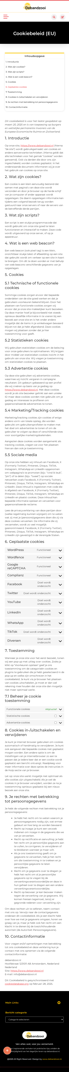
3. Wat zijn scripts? (15, 72)
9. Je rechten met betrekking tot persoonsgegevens (32, 102)
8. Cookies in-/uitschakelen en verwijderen (27, 97)
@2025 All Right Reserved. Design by (34, 1059)
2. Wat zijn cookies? (15, 66)
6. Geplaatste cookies (16, 87)
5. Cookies (11, 82)
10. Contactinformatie (16, 107)
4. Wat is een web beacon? (19, 77)
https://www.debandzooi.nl (37, 145)
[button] (54, 17)
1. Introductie (12, 61)
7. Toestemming (14, 92)
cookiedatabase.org (17, 983)
